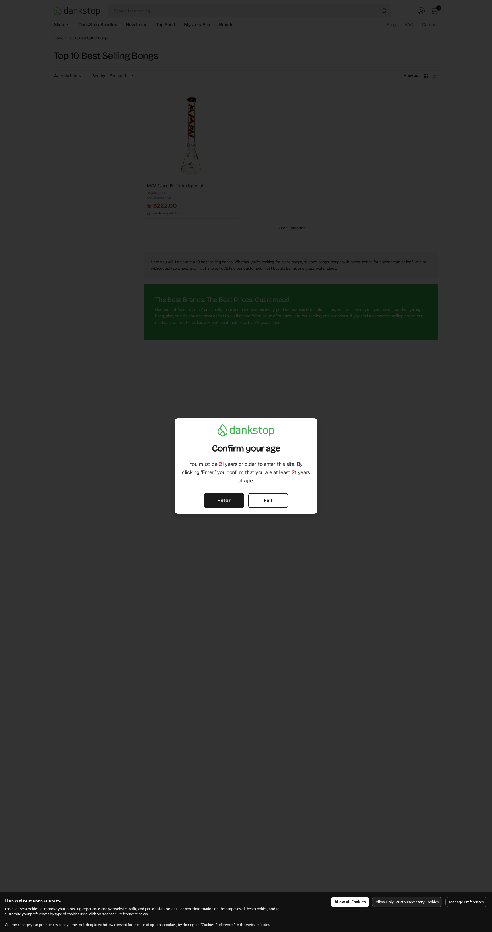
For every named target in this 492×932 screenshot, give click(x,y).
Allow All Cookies (350, 901)
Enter (224, 500)
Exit (268, 500)
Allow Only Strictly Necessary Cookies (407, 901)
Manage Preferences (466, 901)
